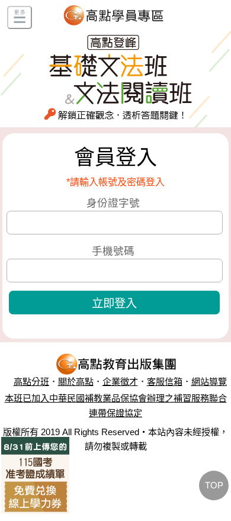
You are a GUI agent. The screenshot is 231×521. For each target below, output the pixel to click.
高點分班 (31, 382)
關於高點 (76, 382)
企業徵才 (120, 382)
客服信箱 (164, 382)
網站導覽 (209, 382)
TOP (214, 485)
